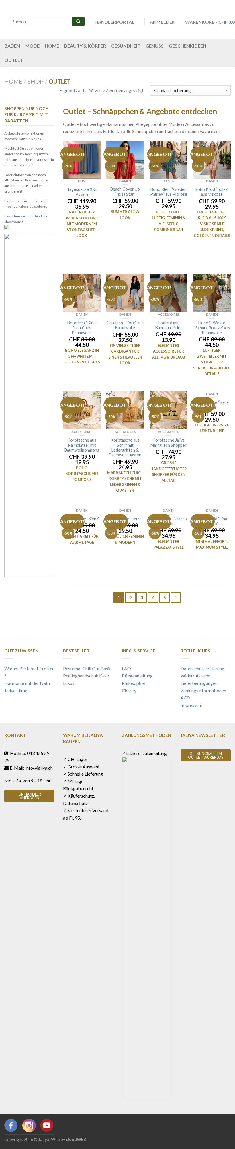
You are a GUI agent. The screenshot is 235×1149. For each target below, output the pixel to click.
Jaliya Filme (15, 690)
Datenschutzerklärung (202, 668)
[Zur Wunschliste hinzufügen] (93, 148)
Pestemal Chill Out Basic (87, 668)
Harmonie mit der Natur (28, 683)
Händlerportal (114, 22)
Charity (129, 690)
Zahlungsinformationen (203, 690)
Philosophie (133, 683)
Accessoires (168, 314)
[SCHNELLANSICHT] (82, 160)
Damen (125, 181)
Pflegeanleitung (137, 675)
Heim (82, 181)
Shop (36, 81)
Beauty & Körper (85, 45)
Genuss (155, 45)
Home (52, 45)
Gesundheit (125, 45)
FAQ (126, 668)
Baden (12, 45)
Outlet (13, 60)
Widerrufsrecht (196, 675)
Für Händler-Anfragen (29, 796)
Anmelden (162, 22)
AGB (185, 697)
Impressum (191, 705)
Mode (32, 45)
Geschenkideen (187, 45)
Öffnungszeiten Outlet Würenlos (205, 755)
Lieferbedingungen (199, 683)
